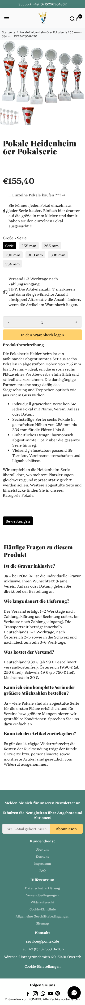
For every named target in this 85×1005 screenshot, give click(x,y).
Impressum (42, 863)
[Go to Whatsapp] (43, 994)
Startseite (8, 32)
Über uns (42, 849)
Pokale (27, 495)
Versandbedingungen (42, 895)
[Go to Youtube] (50, 994)
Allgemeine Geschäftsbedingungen (42, 916)
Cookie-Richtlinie (43, 909)
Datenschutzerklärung (42, 888)
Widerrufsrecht (42, 902)
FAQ (42, 870)
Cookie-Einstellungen (43, 966)
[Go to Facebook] (27, 994)
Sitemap (42, 923)
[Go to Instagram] (35, 994)
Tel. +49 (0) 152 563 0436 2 (42, 948)
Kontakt (42, 856)
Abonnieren (66, 828)
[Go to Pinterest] (57, 994)
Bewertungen (18, 521)
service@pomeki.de (42, 941)
